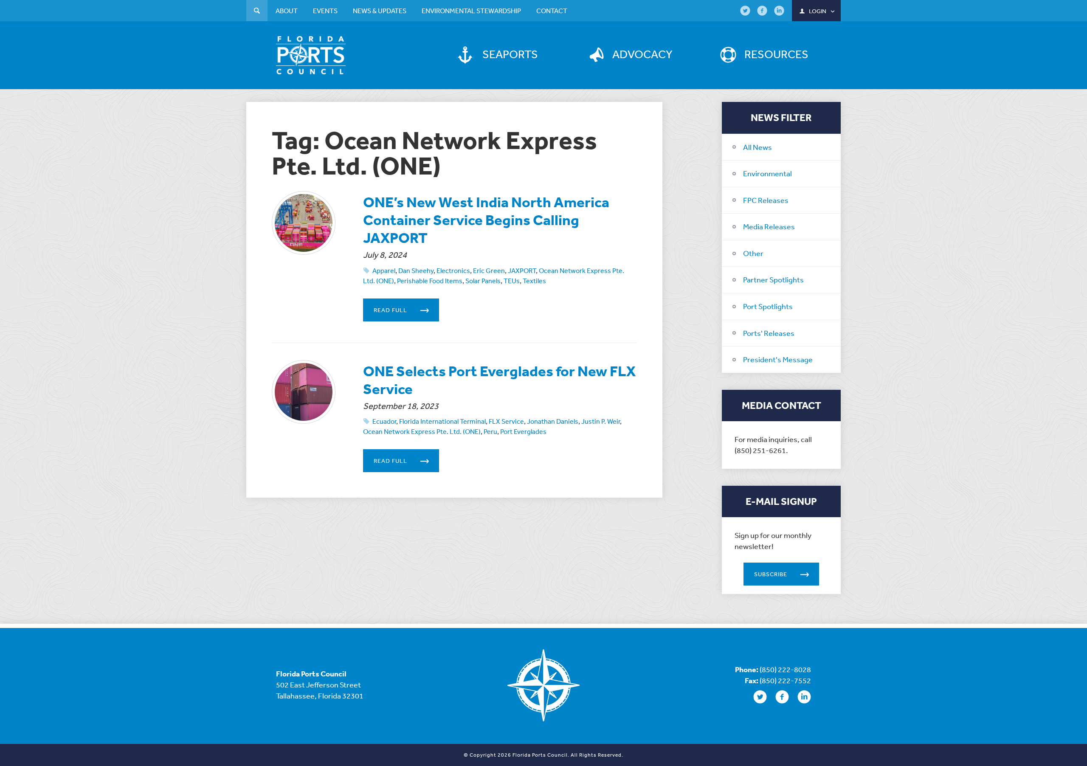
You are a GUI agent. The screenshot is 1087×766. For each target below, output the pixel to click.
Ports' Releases (768, 333)
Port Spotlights (768, 306)
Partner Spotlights (773, 279)
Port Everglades (523, 431)
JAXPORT (522, 270)
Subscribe (770, 574)
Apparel (383, 270)
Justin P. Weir (600, 421)
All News (757, 147)
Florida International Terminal (442, 421)
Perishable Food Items (429, 280)
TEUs (512, 280)
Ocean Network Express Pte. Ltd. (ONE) (422, 431)
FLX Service (506, 421)
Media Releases (769, 226)
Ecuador (384, 421)
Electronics (453, 270)
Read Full (390, 310)
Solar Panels (483, 280)
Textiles (534, 280)
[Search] (257, 11)
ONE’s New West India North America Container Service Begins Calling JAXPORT (486, 219)
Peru (490, 431)
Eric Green (489, 270)
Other (753, 253)
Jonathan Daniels (552, 421)
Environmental (767, 173)
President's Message (778, 359)
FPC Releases (765, 200)
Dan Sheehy (416, 270)
